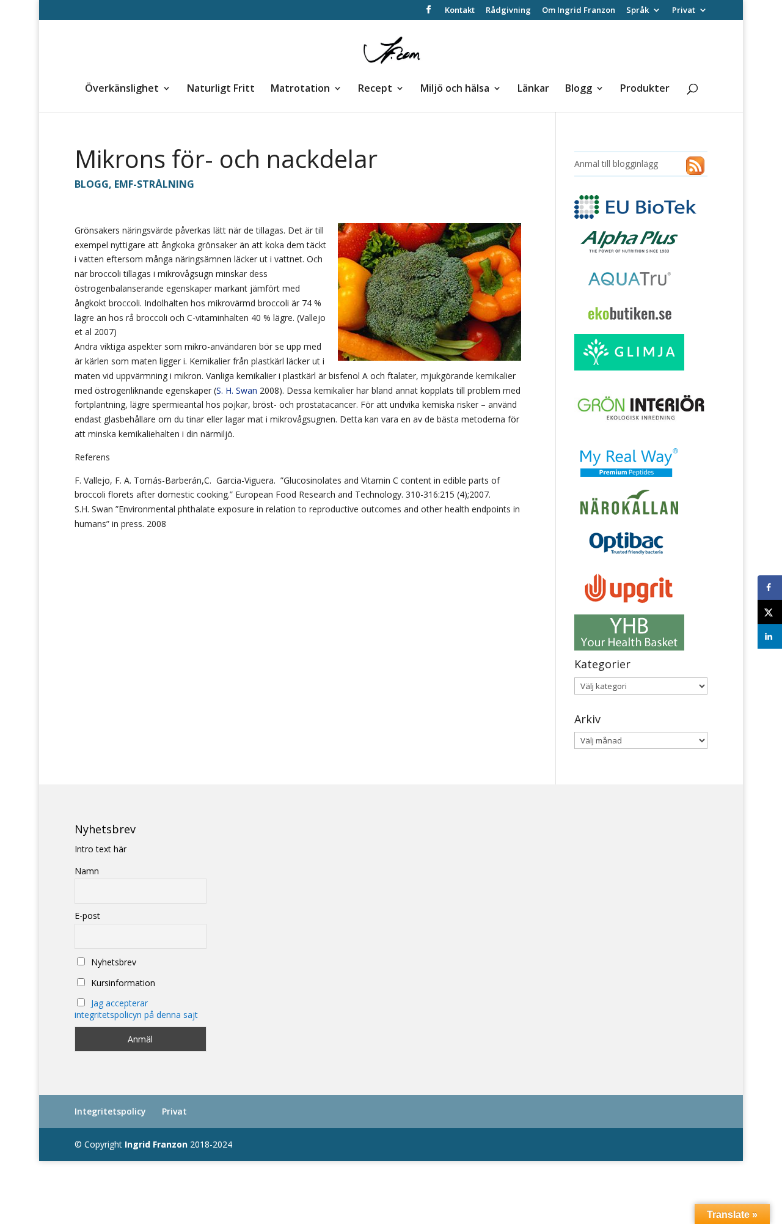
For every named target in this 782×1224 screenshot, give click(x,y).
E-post (87, 915)
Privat (683, 10)
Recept (375, 89)
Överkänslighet (122, 89)
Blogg (578, 89)
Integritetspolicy (110, 1111)
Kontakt (460, 10)
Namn (87, 871)
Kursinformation (122, 983)
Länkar (533, 89)
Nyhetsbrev (112, 962)
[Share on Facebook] (770, 587)
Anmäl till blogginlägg (616, 163)
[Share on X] (770, 612)
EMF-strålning (154, 184)
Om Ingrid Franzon (578, 10)
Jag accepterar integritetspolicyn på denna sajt (136, 1008)
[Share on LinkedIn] (770, 636)
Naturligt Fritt (221, 89)
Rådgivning (508, 10)
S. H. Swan (236, 390)
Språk (637, 10)
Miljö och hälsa (454, 89)
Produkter (645, 89)
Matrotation (300, 89)
